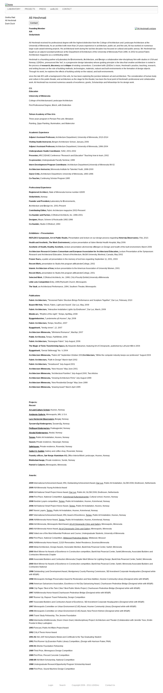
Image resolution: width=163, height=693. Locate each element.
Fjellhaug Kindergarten (39, 428)
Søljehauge (34, 446)
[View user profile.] (144, 28)
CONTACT (66, 9)
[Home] (9, 4)
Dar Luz (99, 483)
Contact (34, 23)
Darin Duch (10, 24)
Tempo (32, 437)
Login (50, 685)
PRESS (42, 9)
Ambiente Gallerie (37, 414)
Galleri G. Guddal (36, 451)
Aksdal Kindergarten (38, 433)
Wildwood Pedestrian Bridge (75, 538)
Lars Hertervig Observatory (41, 419)
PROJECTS (30, 9)
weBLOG (54, 9)
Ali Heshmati (10, 20)
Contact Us (110, 685)
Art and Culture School (39, 410)
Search (62, 685)
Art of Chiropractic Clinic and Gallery (85, 524)
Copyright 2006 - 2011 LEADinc (85, 685)
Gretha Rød (10, 17)
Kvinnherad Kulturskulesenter (76, 497)
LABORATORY (13, 9)
